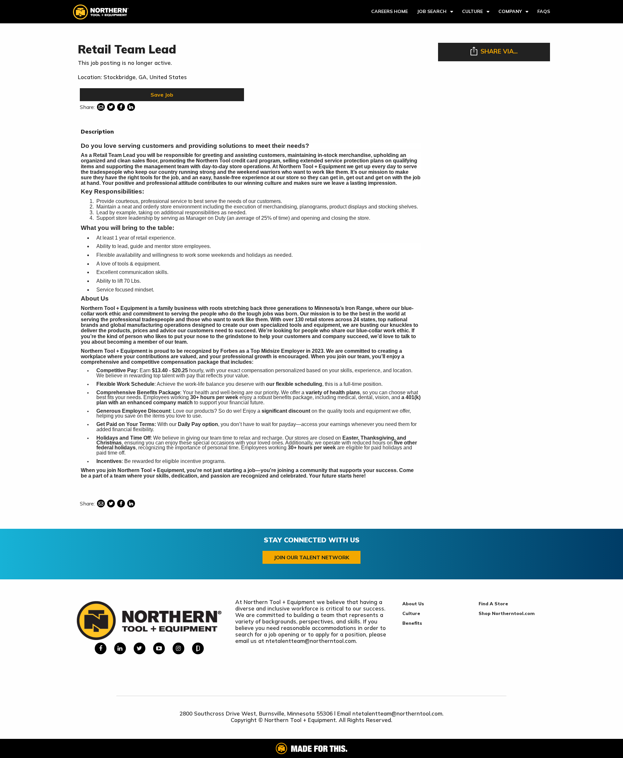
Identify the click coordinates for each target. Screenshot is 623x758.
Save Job (162, 94)
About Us (413, 604)
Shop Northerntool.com (507, 613)
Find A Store (493, 604)
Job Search (431, 11)
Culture (472, 11)
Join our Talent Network (311, 557)
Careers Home (389, 11)
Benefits (412, 623)
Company (510, 11)
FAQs (543, 11)
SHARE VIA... (499, 51)
